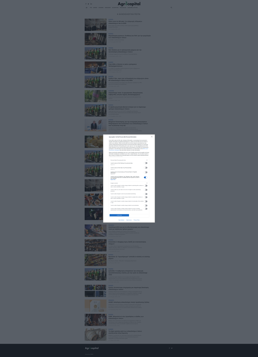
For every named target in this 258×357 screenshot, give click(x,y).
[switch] (145, 163)
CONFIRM (119, 215)
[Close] (152, 137)
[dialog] (129, 178)
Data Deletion (121, 220)
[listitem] (129, 160)
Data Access (129, 220)
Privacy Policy (137, 220)
